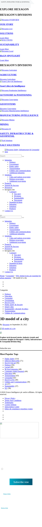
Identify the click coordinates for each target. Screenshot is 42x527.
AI (6, 384)
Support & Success (12, 185)
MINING (4, 124)
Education (8, 296)
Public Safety (9, 359)
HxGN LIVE (10, 303)
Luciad (7, 367)
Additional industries (17, 173)
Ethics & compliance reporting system (19, 409)
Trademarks (9, 403)
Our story (17, 194)
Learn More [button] (4, 38)
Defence (12, 162)
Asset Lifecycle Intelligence (12, 86)
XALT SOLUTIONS (10, 145)
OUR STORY (6, 24)
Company (13, 192)
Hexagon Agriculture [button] (8, 79)
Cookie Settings (10, 405)
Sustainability (19, 198)
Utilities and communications (20, 171)
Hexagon (6, 325)
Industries (8, 160)
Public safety (14, 166)
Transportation (14, 169)
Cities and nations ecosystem (19, 177)
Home (2, 276)
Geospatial (10, 276)
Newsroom (18, 200)
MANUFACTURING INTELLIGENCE (19, 115)
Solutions (8, 175)
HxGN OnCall (10, 363)
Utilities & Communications (15, 313)
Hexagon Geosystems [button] (8, 109)
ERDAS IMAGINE (12, 361)
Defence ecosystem (16, 179)
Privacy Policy (10, 398)
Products (8, 183)
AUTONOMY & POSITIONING (16, 95)
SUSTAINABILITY (9, 44)
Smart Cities (9, 307)
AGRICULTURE (8, 75)
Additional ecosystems (17, 181)
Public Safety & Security (14, 305)
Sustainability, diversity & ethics (16, 309)
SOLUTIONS (6, 33)
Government (14, 164)
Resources (8, 188)
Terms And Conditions (13, 400)
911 (6, 388)
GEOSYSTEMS (8, 104)
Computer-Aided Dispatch (14, 371)
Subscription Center (12, 407)
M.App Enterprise (11, 369)
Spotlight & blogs (15, 202)
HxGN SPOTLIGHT (10, 56)
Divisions (17, 196)
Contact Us (9, 211)
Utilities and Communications (15, 382)
